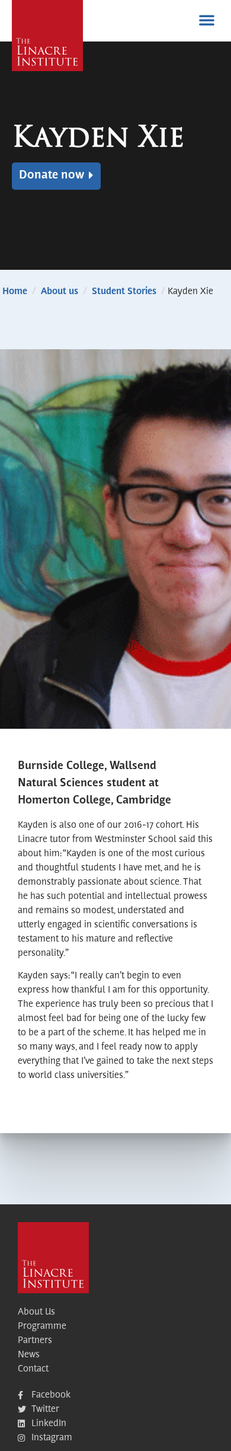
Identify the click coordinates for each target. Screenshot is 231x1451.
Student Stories (124, 291)
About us (59, 291)
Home (14, 291)
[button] (206, 19)
